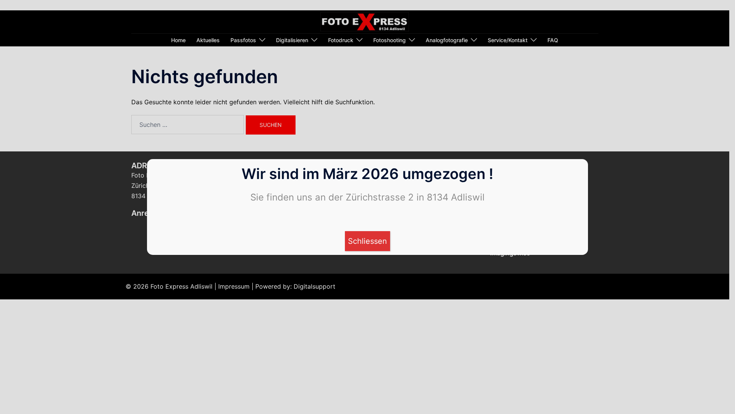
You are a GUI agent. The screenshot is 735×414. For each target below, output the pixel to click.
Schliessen (367, 241)
